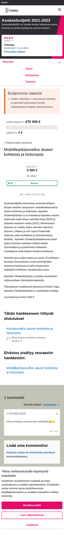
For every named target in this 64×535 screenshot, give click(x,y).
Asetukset (32, 525)
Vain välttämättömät (32, 515)
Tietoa (28, 68)
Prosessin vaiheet (14, 51)
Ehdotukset (32, 75)
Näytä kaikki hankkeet (19, 142)
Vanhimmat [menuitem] (49, 405)
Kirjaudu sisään (16, 452)
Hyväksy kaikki (32, 505)
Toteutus (30, 81)
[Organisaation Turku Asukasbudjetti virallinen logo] (11, 10)
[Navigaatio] (59, 9)
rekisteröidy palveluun (42, 452)
